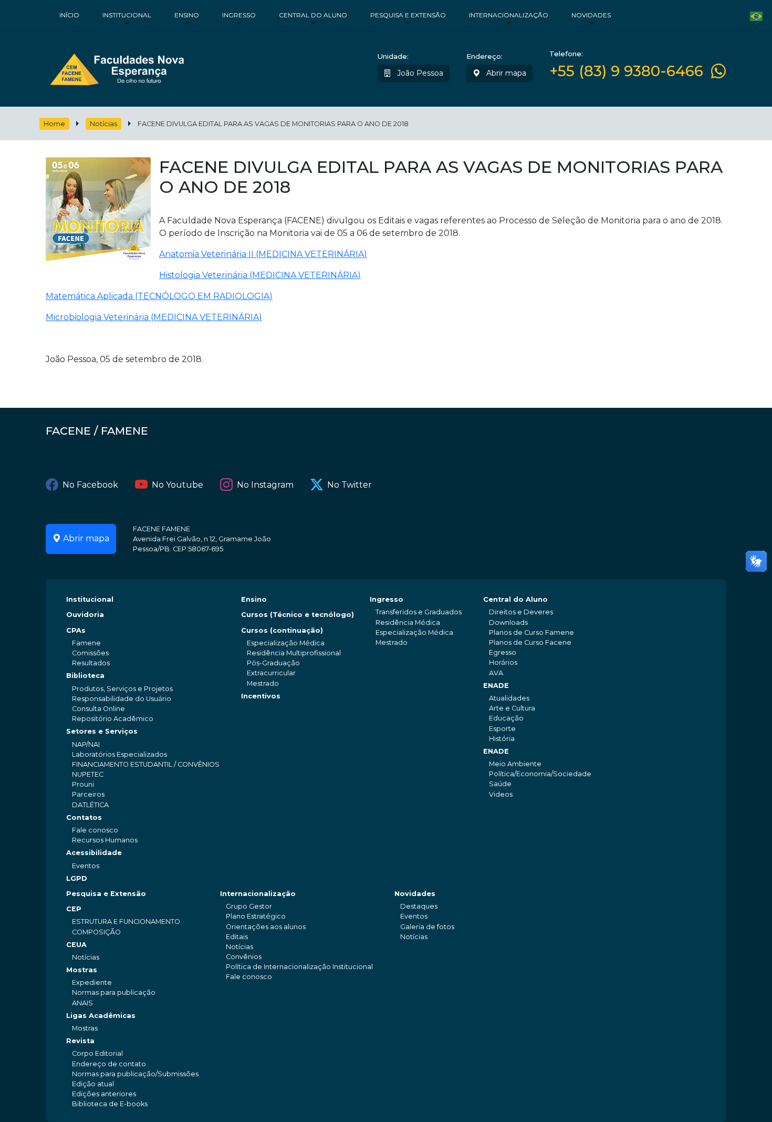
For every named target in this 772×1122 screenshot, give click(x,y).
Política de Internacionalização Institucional (299, 967)
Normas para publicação (113, 992)
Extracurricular (271, 673)
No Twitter (349, 485)
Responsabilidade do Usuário (121, 699)
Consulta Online (98, 709)
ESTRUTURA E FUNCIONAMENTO (126, 921)
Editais (237, 937)
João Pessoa (419, 73)
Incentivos (260, 696)
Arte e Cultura (512, 708)
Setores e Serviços (102, 731)
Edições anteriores (104, 1094)
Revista (80, 1041)
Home (54, 124)
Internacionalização (508, 15)
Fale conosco (95, 830)
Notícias (103, 124)
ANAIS (82, 1003)
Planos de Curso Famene (531, 632)
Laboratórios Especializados (119, 754)
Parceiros (88, 794)
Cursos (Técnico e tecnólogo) (297, 615)
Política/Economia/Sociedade (540, 774)
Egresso (502, 652)
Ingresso (239, 15)
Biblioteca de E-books (110, 1104)
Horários (503, 662)
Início (69, 15)
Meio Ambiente (515, 764)
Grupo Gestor (249, 906)
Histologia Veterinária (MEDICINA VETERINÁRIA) (260, 275)
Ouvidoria (85, 615)
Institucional (126, 15)
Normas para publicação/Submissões (135, 1074)
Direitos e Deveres (521, 612)
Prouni (83, 784)
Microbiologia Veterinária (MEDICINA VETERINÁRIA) (154, 317)
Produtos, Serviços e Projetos (122, 689)
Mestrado (263, 683)
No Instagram (265, 485)
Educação (506, 718)
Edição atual (93, 1084)
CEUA (76, 945)
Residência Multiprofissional (294, 653)
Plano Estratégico (256, 916)
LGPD (76, 878)
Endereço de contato (109, 1064)
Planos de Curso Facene (530, 642)
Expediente (92, 982)
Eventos (85, 866)
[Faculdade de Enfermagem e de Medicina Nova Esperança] (116, 67)
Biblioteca (85, 676)
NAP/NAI (86, 744)
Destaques (418, 906)
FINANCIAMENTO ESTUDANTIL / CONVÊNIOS (146, 764)
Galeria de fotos (427, 927)
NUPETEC (87, 774)
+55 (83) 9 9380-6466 (626, 71)
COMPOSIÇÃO (96, 932)
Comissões (90, 653)
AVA (496, 673)
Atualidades (509, 698)
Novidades (591, 15)
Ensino (186, 15)
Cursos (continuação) (282, 630)
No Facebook (90, 485)
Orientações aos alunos (266, 927)
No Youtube (177, 485)
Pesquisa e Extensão (408, 15)
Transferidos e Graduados (418, 612)
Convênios (244, 957)
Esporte (502, 729)
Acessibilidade (94, 853)
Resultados (91, 663)
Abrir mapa (505, 73)
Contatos (84, 817)
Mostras (81, 970)
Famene (86, 643)
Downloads (508, 622)
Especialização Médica (286, 643)
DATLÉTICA (90, 805)
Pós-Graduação (273, 663)
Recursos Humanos (105, 840)
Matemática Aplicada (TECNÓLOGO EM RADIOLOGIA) (159, 296)
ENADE (496, 685)
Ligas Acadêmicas (100, 1016)
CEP (73, 909)
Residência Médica (407, 622)
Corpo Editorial (97, 1053)
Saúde (500, 784)
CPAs (76, 630)
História (502, 739)
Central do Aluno (313, 15)
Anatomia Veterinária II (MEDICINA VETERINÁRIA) (263, 254)
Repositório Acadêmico (112, 719)
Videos (501, 794)
